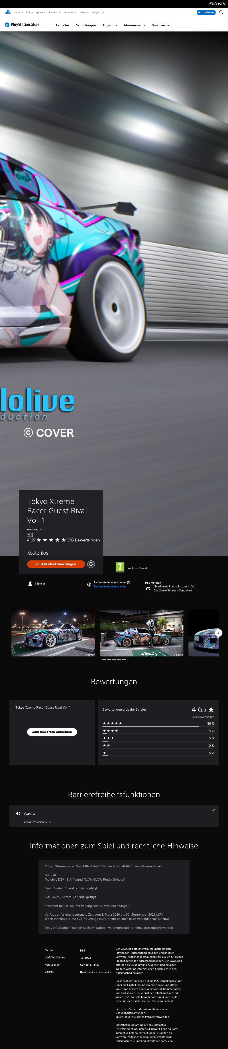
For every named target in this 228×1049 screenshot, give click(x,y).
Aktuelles (62, 25)
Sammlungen (86, 25)
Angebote (109, 25)
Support (96, 12)
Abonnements (134, 25)
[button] (110, 587)
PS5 (28, 12)
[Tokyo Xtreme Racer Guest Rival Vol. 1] (53, 633)
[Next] (218, 633)
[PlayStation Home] (8, 12)
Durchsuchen (161, 25)
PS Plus (53, 12)
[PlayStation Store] (23, 24)
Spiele (39, 12)
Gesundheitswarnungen (130, 1013)
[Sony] (218, 7)
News (83, 12)
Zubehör (68, 12)
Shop (17, 12)
